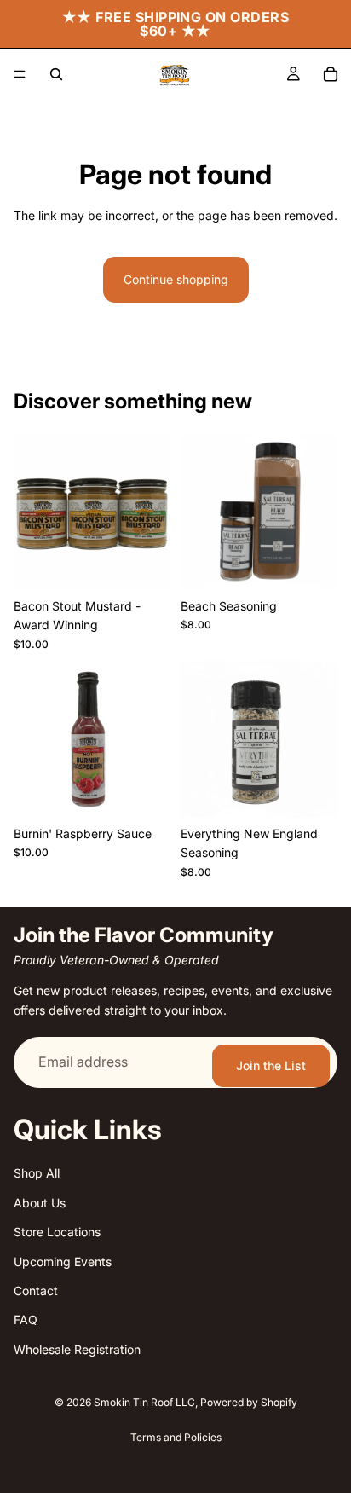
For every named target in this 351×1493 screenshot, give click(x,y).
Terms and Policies (176, 1437)
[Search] (56, 74)
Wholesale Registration (77, 1349)
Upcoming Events (63, 1261)
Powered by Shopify (248, 1402)
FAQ (25, 1319)
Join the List (271, 1065)
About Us (40, 1202)
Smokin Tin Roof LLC (144, 1402)
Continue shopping (176, 279)
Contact (36, 1290)
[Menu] (19, 74)
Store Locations (57, 1231)
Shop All (37, 1173)
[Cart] (330, 74)
